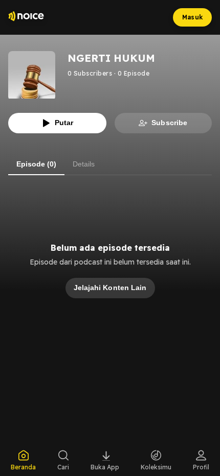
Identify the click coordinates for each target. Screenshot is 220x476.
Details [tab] (84, 164)
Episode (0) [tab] (36, 164)
